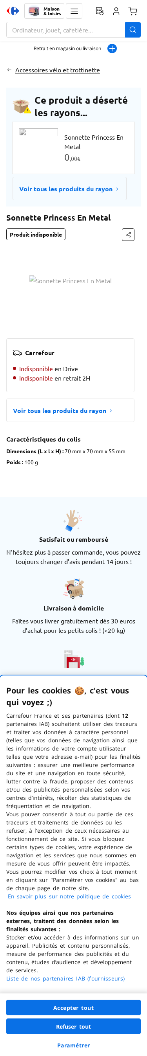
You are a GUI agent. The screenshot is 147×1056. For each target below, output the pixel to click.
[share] (128, 234)
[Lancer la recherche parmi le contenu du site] (132, 29)
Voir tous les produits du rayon (66, 189)
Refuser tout (73, 1026)
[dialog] (73, 865)
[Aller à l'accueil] (13, 11)
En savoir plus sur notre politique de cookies (69, 896)
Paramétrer (73, 1045)
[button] (74, 11)
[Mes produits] (99, 11)
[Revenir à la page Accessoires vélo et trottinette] (9, 69)
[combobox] (73, 30)
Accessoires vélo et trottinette (57, 70)
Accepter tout (73, 1007)
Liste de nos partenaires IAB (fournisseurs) (65, 978)
